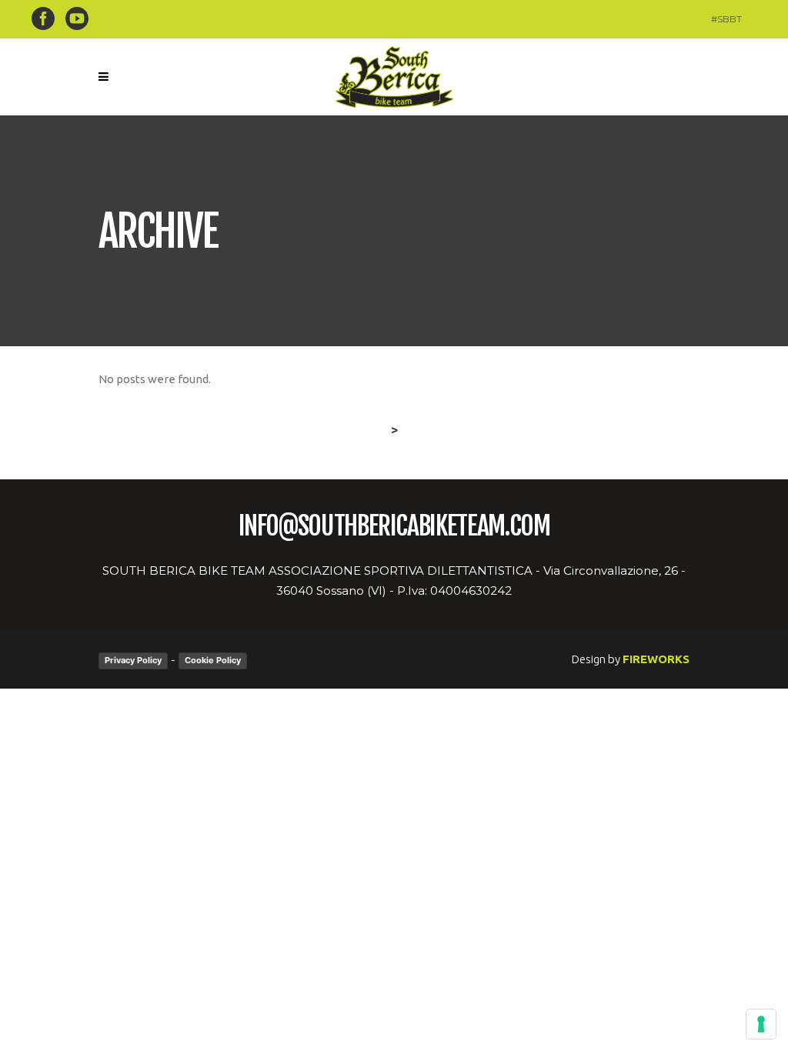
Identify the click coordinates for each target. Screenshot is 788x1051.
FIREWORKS (656, 659)
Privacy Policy (133, 660)
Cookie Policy (213, 660)
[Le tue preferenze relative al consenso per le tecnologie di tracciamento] (761, 1024)
